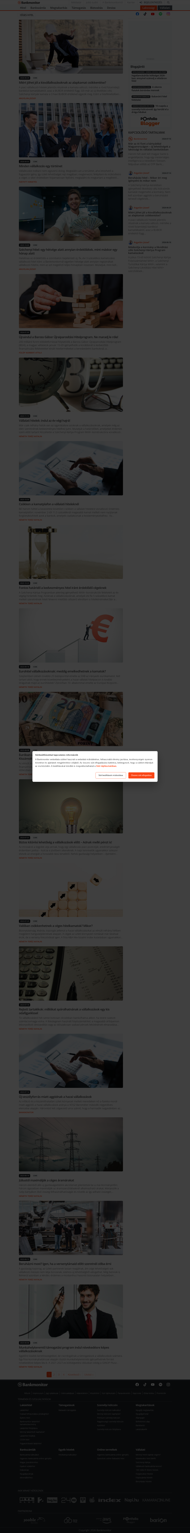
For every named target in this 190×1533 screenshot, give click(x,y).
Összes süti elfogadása (141, 775)
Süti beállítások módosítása (110, 775)
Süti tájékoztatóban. (106, 766)
